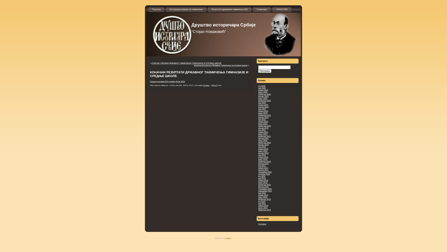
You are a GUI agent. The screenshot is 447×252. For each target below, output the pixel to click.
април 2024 (263, 105)
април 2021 (263, 132)
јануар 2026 (263, 96)
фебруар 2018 (264, 161)
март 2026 (262, 92)
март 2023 (262, 113)
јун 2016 (261, 176)
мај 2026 (262, 88)
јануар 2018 (263, 164)
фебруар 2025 (264, 101)
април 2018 (263, 157)
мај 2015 (262, 193)
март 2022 (262, 124)
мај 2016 (262, 178)
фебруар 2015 (264, 199)
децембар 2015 (265, 189)
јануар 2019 (263, 153)
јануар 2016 (263, 187)
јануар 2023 (263, 117)
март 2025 (262, 98)
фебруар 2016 (264, 185)
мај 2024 (262, 103)
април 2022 (263, 122)
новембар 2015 (265, 191)
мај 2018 (262, 155)
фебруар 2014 (264, 210)
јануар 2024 (263, 107)
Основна (262, 224)
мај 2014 (262, 203)
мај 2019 (262, 147)
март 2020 (262, 140)
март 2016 (262, 182)
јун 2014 (261, 201)
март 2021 (262, 134)
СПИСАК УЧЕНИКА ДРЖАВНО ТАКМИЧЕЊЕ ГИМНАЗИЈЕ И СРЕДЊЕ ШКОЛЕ (186, 63)
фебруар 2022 (264, 126)
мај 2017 (262, 166)
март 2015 (262, 197)
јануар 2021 (263, 138)
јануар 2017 (263, 170)
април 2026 (263, 90)
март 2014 (262, 208)
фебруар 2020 (264, 143)
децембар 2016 (265, 172)
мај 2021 (262, 130)
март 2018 (262, 159)
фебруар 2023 (264, 115)
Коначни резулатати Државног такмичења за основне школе (220, 65)
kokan (228, 238)
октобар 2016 (264, 174)
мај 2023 (262, 109)
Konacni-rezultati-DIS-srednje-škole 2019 (167, 81)
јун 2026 (261, 86)
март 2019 (262, 151)
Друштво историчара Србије (223, 24)
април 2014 (263, 206)
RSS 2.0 (214, 85)
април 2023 (263, 111)
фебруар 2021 (264, 136)
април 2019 (263, 149)
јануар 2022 (263, 128)
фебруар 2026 (264, 94)
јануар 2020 (263, 145)
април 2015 (263, 195)
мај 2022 (262, 119)
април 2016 (263, 180)
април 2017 (263, 168)
